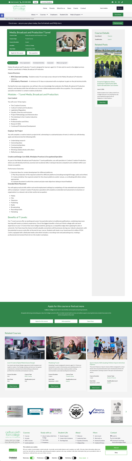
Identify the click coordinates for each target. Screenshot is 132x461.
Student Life (64, 14)
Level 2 (109, 382)
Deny (116, 452)
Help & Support (75, 14)
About (33, 14)
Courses (43, 14)
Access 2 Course (111, 378)
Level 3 (109, 39)
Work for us (61, 8)
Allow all (116, 447)
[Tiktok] (122, 2)
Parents (52, 8)
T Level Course (29, 38)
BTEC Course (28, 376)
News (69, 8)
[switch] (47, 458)
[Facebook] (112, 2)
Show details (82, 458)
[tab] (12, 62)
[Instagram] (119, 2)
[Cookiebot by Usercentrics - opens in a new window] (13, 458)
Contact (83, 8)
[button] (2, 16)
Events (76, 8)
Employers (53, 14)
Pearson (110, 36)
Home (45, 8)
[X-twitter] (115, 2)
